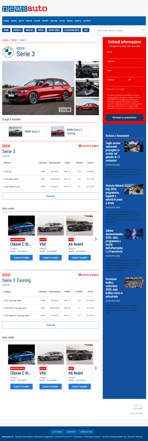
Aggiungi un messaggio (115, 89)
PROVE (29, 21)
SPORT (45, 21)
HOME (6, 21)
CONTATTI (71, 432)
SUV (86, 30)
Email (109, 70)
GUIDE (37, 21)
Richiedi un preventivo (124, 117)
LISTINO (87, 21)
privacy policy (112, 97)
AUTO (21, 21)
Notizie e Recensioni (117, 135)
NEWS (14, 21)
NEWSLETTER (86, 432)
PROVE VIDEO (54, 30)
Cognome (111, 61)
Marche (29, 30)
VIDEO (70, 21)
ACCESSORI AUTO (71, 30)
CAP (129, 80)
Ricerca (17, 30)
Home (6, 30)
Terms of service (137, 413)
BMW (14, 39)
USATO (78, 21)
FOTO (62, 21)
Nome (109, 52)
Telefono (110, 80)
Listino (5, 39)
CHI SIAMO (57, 432)
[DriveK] (138, 408)
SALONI (53, 21)
